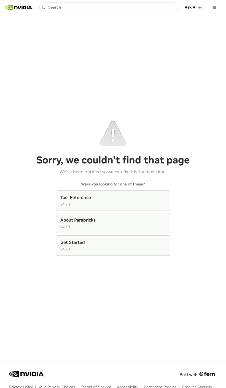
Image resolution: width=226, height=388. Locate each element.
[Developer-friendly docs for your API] (197, 374)
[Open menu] (214, 7)
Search (54, 7)
